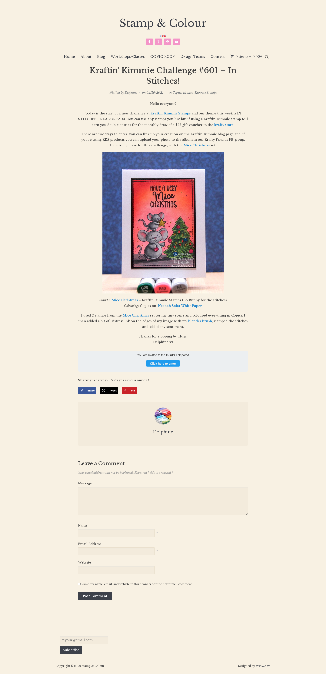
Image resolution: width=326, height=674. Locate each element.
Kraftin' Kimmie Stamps (200, 92)
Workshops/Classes (128, 57)
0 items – (248, 57)
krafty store (224, 125)
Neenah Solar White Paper (179, 306)
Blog (101, 57)
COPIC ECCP (162, 57)
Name (83, 525)
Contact (218, 57)
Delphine (131, 92)
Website (84, 562)
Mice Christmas (196, 145)
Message (85, 483)
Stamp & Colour (163, 23)
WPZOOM (263, 666)
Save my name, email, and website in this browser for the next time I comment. (137, 584)
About (86, 57)
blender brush (200, 321)
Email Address (89, 544)
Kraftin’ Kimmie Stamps (171, 113)
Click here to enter (163, 363)
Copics (176, 92)
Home (69, 57)
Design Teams (192, 57)
